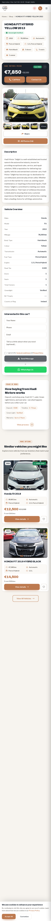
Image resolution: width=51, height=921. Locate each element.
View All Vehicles (24, 598)
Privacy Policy (38, 353)
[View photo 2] (16, 126)
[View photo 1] (7, 126)
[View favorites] (34, 8)
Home (4, 16)
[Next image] (44, 475)
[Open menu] (46, 8)
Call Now (16, 79)
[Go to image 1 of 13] (21, 488)
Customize (24, 916)
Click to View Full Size (25, 105)
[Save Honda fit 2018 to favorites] (44, 519)
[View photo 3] (25, 126)
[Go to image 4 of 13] (28, 488)
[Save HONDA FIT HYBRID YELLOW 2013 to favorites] (45, 67)
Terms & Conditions (23, 353)
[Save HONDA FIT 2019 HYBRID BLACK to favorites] (44, 587)
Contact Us (36, 79)
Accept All (9, 916)
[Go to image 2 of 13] (24, 488)
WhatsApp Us (27, 369)
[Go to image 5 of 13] (30, 488)
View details (20, 519)
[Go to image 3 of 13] (26, 488)
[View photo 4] (34, 126)
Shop (11, 16)
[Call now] (40, 8)
